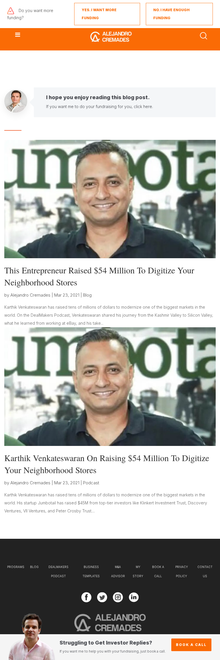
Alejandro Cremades (30, 295)
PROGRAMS (15, 567)
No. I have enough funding (171, 14)
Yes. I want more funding (99, 14)
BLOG (34, 567)
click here (143, 106)
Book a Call (191, 645)
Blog (87, 295)
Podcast (91, 482)
